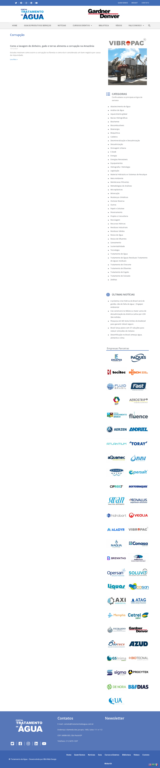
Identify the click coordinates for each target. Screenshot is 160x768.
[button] (58, 14)
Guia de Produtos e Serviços (37, 26)
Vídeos (119, 26)
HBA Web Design (49, 759)
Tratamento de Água (19, 759)
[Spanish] (156, 764)
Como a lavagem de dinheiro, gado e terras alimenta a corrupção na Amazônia (52, 45)
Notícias (62, 26)
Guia (100, 755)
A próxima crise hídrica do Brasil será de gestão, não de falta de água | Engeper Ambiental (127, 304)
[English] (150, 764)
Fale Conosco (135, 26)
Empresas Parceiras (118, 348)
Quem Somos (123, 3)
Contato (145, 3)
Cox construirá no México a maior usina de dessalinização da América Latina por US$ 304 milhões (128, 314)
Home (14, 26)
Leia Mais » (14, 59)
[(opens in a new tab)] (103, 13)
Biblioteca (104, 26)
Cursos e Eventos (81, 26)
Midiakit (135, 3)
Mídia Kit (108, 764)
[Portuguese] (153, 764)
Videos (137, 755)
